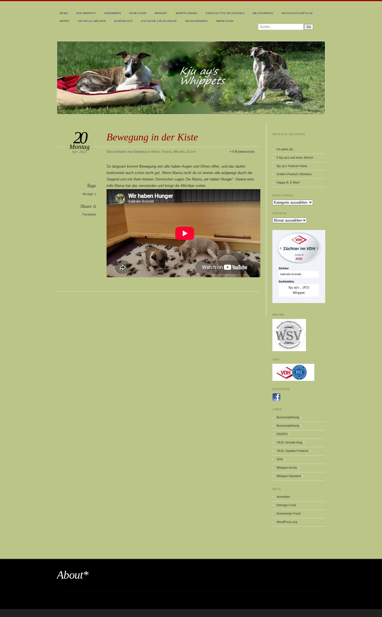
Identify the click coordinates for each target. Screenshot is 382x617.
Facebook (89, 214)
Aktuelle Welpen (92, 21)
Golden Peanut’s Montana (294, 174)
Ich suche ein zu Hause (159, 21)
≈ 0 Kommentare (242, 152)
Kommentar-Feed (288, 513)
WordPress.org (287, 522)
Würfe (65, 21)
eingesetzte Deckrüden (225, 13)
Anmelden (283, 496)
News (64, 13)
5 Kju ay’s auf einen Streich (295, 157)
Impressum (224, 21)
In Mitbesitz (123, 21)
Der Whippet (86, 13)
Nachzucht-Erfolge (297, 13)
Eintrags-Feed (286, 505)
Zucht (191, 152)
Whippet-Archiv (287, 467)
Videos (166, 152)
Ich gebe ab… (286, 149)
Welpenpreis (263, 13)
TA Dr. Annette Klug (289, 442)
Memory (161, 13)
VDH (280, 459)
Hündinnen (112, 13)
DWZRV (282, 434)
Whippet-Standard (289, 476)
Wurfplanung (186, 13)
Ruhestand (137, 13)
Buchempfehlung (288, 417)
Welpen (179, 152)
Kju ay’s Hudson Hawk (292, 166)
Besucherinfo (196, 21)
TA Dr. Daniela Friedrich (292, 450)
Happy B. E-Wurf (288, 182)
